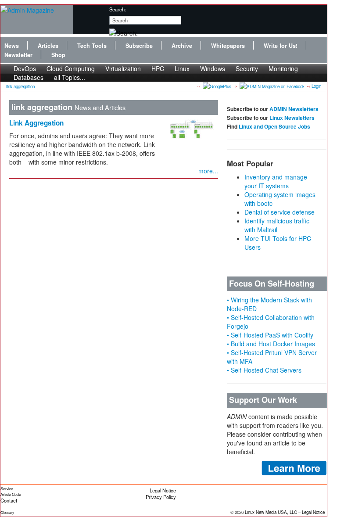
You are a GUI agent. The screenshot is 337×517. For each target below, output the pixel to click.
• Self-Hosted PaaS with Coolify (270, 334)
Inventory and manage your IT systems (275, 181)
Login (316, 86)
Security (247, 68)
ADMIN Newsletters (294, 109)
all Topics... (69, 77)
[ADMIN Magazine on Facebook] (271, 86)
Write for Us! (281, 46)
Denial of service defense (279, 212)
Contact (8, 500)
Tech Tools (92, 46)
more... (208, 170)
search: (117, 9)
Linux (182, 68)
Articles (48, 46)
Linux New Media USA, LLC (271, 512)
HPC (157, 68)
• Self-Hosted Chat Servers (264, 370)
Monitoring (283, 68)
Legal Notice (163, 490)
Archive (182, 46)
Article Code (10, 494)
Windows (212, 68)
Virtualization (123, 68)
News (11, 46)
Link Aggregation (36, 123)
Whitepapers (228, 46)
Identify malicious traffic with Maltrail (276, 225)
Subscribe (139, 46)
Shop (58, 55)
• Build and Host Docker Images (271, 343)
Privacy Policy (161, 496)
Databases (28, 77)
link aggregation (20, 86)
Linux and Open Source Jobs (274, 126)
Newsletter (18, 55)
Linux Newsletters (292, 118)
